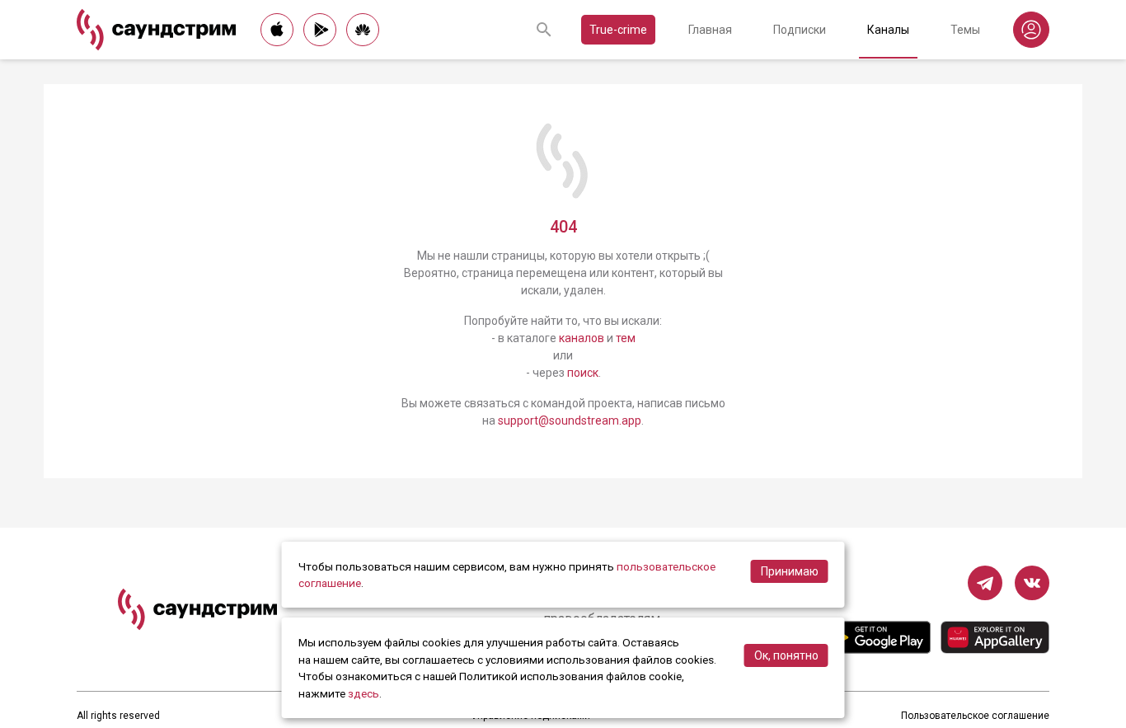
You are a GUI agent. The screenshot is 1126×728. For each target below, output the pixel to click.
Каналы (888, 29)
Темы (965, 29)
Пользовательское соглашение (975, 715)
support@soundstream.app (569, 420)
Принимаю (790, 571)
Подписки (799, 29)
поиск (582, 372)
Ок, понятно (786, 655)
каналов (581, 338)
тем (626, 338)
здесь (363, 693)
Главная (710, 29)
